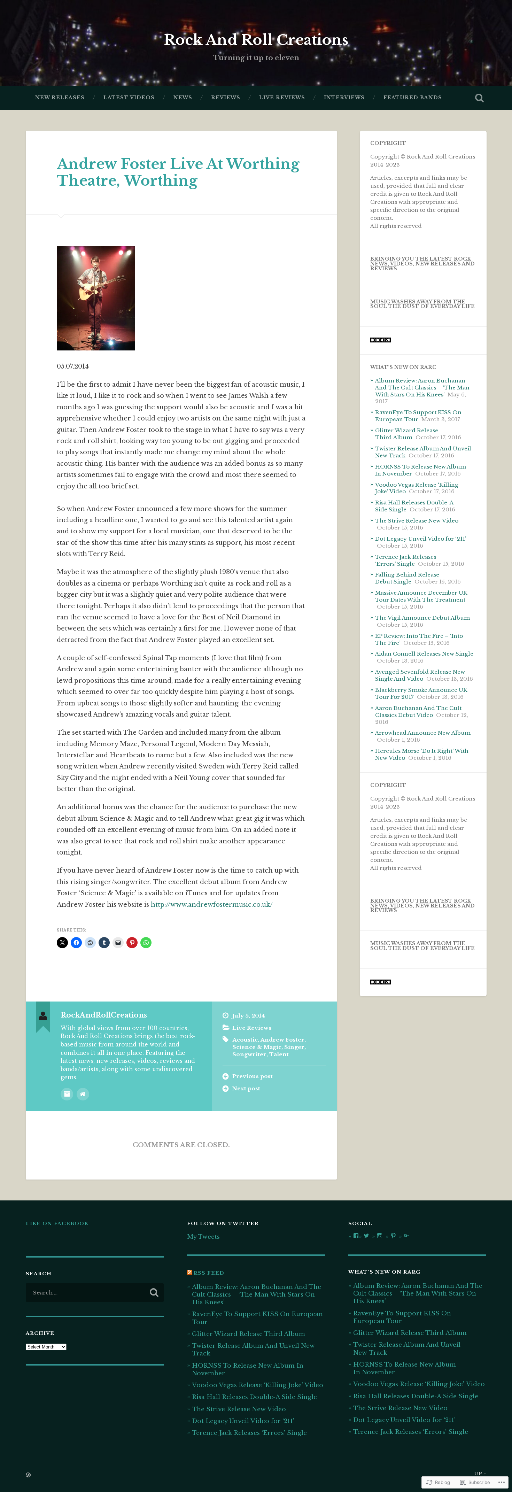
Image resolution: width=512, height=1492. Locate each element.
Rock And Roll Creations (256, 40)
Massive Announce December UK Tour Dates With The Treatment (421, 596)
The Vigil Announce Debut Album (422, 617)
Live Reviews (282, 98)
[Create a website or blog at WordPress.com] (28, 1475)
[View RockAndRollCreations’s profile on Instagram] (379, 1235)
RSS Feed (209, 1273)
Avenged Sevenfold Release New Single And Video (420, 675)
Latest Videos (129, 98)
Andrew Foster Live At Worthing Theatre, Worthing (178, 172)
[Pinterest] (393, 1235)
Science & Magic (256, 1047)
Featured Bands (412, 98)
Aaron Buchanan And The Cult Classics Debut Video (418, 711)
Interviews (344, 98)
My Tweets (203, 1236)
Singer (294, 1047)
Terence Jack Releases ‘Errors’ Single (405, 560)
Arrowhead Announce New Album (423, 732)
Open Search (480, 98)
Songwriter (249, 1054)
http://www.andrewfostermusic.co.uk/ (212, 905)
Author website (83, 1094)
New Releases (60, 98)
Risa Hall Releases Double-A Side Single (254, 1397)
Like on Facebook (57, 1224)
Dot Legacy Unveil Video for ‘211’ (420, 538)
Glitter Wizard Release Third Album (406, 434)
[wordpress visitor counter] (380, 340)
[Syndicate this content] (189, 1273)
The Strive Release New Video (416, 520)
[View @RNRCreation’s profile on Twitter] (366, 1235)
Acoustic (245, 1039)
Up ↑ (480, 1473)
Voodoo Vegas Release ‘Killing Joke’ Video (257, 1385)
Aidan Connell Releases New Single (424, 653)
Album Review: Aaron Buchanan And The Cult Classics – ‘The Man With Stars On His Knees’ (422, 387)
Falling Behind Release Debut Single (407, 578)
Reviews (225, 98)
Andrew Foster (282, 1039)
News (182, 98)
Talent (279, 1054)
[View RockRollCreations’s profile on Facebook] (356, 1235)
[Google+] (406, 1235)
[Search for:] (95, 1292)
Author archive (67, 1094)
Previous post (252, 1076)
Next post (246, 1088)
